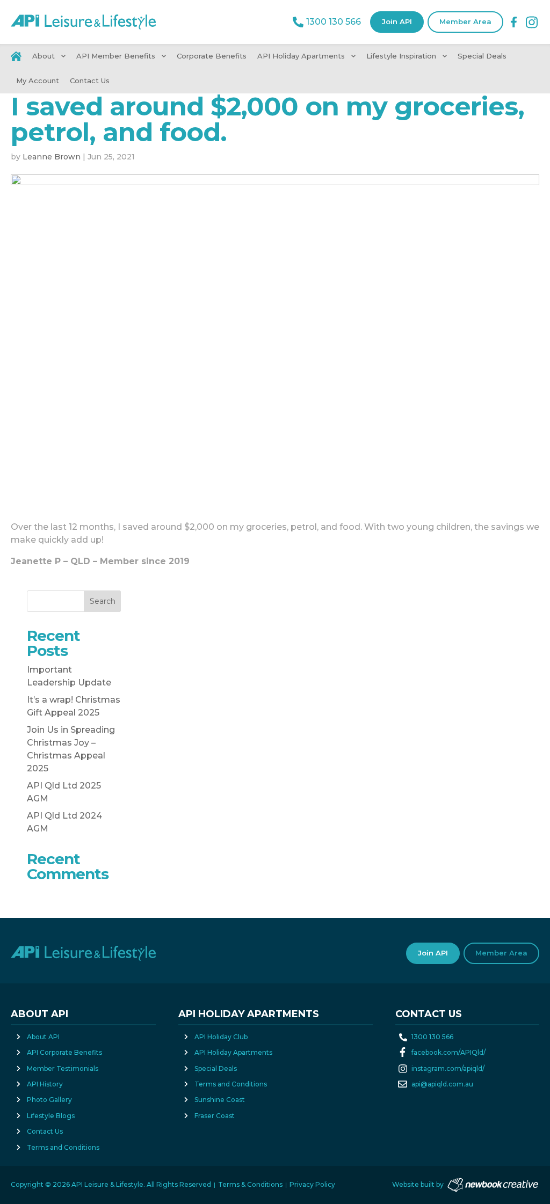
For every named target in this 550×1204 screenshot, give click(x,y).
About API (43, 1037)
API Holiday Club (221, 1037)
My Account (37, 80)
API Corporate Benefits (64, 1052)
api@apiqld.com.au (442, 1084)
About (43, 56)
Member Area (465, 21)
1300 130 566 (333, 22)
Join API (397, 21)
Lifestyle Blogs (51, 1116)
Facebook (513, 22)
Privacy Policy (312, 1184)
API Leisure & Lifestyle (83, 22)
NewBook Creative (492, 1185)
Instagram (531, 22)
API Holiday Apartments (301, 56)
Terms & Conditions (250, 1184)
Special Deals (482, 56)
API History (45, 1084)
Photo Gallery (49, 1100)
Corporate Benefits (212, 56)
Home (19, 56)
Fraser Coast (214, 1116)
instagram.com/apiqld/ (447, 1068)
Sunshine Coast (219, 1100)
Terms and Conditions (63, 1147)
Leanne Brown (52, 157)
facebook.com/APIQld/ (448, 1052)
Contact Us (90, 80)
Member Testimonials (62, 1068)
